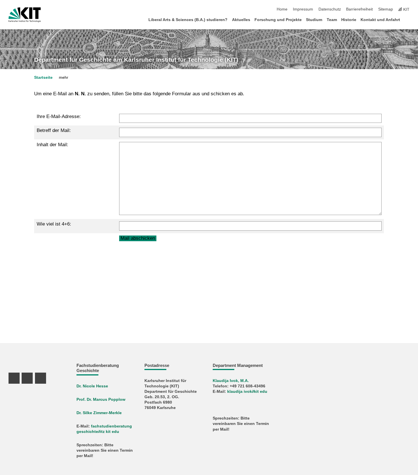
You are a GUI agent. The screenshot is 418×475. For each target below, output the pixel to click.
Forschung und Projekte (278, 20)
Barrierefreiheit (359, 9)
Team (332, 20)
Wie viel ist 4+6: (54, 224)
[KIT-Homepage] (25, 14)
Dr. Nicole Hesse (92, 386)
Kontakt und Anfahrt (380, 20)
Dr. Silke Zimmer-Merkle (99, 413)
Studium (314, 20)
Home (282, 9)
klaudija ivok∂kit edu (247, 391)
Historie (348, 20)
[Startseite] (407, 19)
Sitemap (385, 9)
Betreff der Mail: (54, 130)
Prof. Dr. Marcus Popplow (100, 399)
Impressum (303, 9)
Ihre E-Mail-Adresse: (59, 116)
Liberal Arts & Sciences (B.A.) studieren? (187, 20)
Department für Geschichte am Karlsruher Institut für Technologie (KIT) (136, 59)
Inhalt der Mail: (52, 144)
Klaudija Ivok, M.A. (231, 381)
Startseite (43, 77)
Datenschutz (329, 9)
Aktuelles (241, 20)
